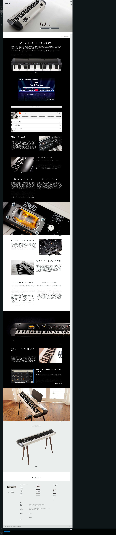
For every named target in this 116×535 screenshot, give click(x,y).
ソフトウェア (21, 489)
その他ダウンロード (22, 491)
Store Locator (1, 25)
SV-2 (20, 526)
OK (6, 531)
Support (1, 22)
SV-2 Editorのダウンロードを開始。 (33, 509)
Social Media (1, 530)
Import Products (1, 14)
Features (1, 16)
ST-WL (36, 466)
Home (1, 8)
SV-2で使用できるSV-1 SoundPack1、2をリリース (35, 505)
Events (1, 19)
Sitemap (70, 526)
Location (1, 529)
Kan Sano (72, 118)
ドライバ (72, 54)
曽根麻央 (72, 120)
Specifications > (36, 478)
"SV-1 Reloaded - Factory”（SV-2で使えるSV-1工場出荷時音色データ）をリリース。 (40, 508)
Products (1, 11)
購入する (72, 48)
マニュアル (21, 488)
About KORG (1, 533)
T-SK (71, 122)
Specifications (66, 36)
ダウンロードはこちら (58, 383)
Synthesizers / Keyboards (14, 526)
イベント (72, 60)
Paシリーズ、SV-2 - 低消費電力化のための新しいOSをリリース (37, 504)
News (1, 527)
